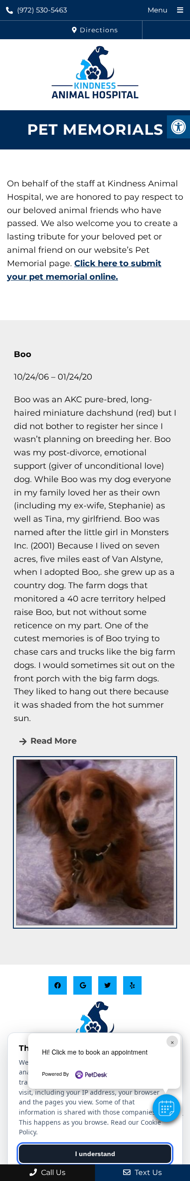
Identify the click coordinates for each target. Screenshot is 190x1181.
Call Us (52, 1172)
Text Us (147, 1172)
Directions (97, 30)
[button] (166, 1108)
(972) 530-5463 (42, 10)
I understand (95, 1153)
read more (52, 741)
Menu (157, 10)
